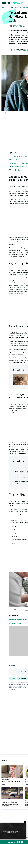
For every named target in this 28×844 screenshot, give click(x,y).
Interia (2, 7)
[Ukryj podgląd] (25, 822)
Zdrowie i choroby (14, 7)
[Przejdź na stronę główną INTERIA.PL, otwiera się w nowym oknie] (6, 3)
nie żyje (12, 678)
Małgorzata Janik (17, 25)
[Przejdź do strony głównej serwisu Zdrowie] (17, 3)
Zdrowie (7, 7)
